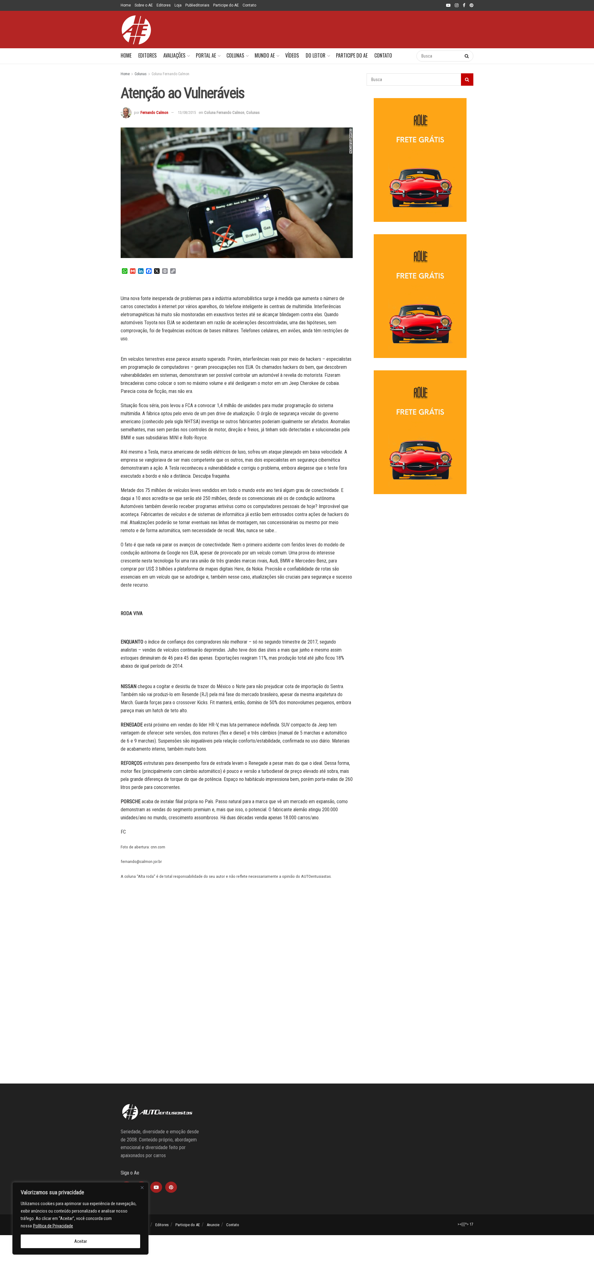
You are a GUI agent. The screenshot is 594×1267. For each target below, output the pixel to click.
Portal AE (206, 55)
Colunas (235, 55)
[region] (80, 1218)
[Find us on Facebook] (464, 5)
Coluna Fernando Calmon (170, 74)
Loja (178, 5)
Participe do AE (226, 5)
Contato (249, 5)
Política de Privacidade (53, 1225)
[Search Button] (405, 56)
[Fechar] (142, 1187)
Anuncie (213, 1224)
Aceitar (80, 1241)
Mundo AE (265, 55)
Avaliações (174, 55)
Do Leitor (315, 55)
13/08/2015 (187, 112)
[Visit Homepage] (136, 29)
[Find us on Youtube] (448, 5)
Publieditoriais (197, 5)
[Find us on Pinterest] (471, 5)
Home (126, 5)
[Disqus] (237, 991)
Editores (164, 5)
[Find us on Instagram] (456, 5)
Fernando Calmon (154, 112)
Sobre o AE (144, 5)
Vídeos (292, 55)
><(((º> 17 (465, 1224)
